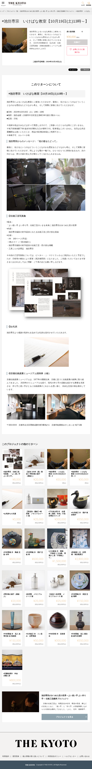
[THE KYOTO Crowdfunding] (17, 4)
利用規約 (5, 756)
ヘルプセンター (70, 756)
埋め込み (86, 69)
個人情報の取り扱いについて (33, 756)
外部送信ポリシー (54, 756)
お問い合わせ (85, 756)
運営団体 (15, 756)
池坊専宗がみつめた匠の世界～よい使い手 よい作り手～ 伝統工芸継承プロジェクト (63, 697)
